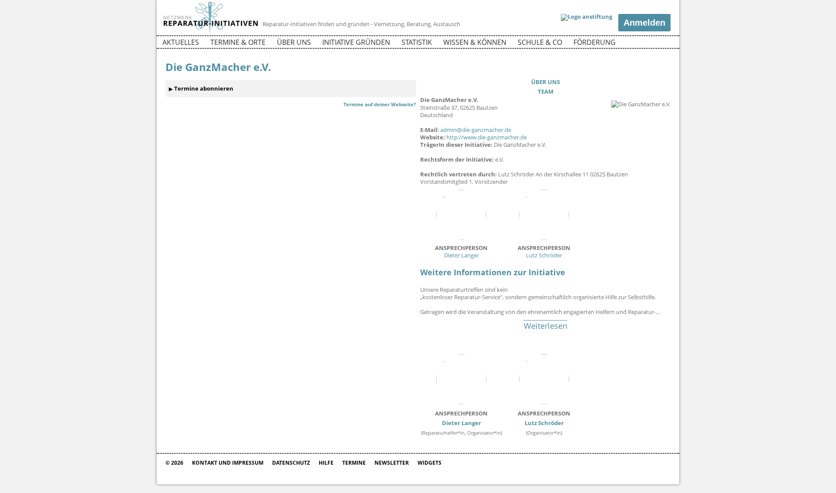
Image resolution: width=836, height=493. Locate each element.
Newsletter (391, 462)
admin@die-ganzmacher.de (475, 130)
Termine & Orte (238, 42)
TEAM (545, 91)
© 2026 (174, 462)
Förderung (594, 42)
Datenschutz (291, 462)
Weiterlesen (545, 326)
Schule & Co (540, 42)
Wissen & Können (474, 42)
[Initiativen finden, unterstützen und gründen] (210, 32)
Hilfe (326, 462)
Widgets (430, 462)
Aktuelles (180, 42)
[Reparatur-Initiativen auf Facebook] (648, 43)
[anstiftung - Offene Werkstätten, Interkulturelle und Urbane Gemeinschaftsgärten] (586, 17)
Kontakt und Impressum (227, 462)
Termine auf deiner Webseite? (380, 104)
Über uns (294, 42)
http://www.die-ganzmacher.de (486, 137)
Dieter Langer (461, 251)
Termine (354, 462)
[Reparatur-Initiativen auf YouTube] (663, 43)
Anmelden (644, 22)
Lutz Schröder (544, 251)
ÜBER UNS (545, 82)
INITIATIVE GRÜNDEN (356, 42)
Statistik (416, 42)
